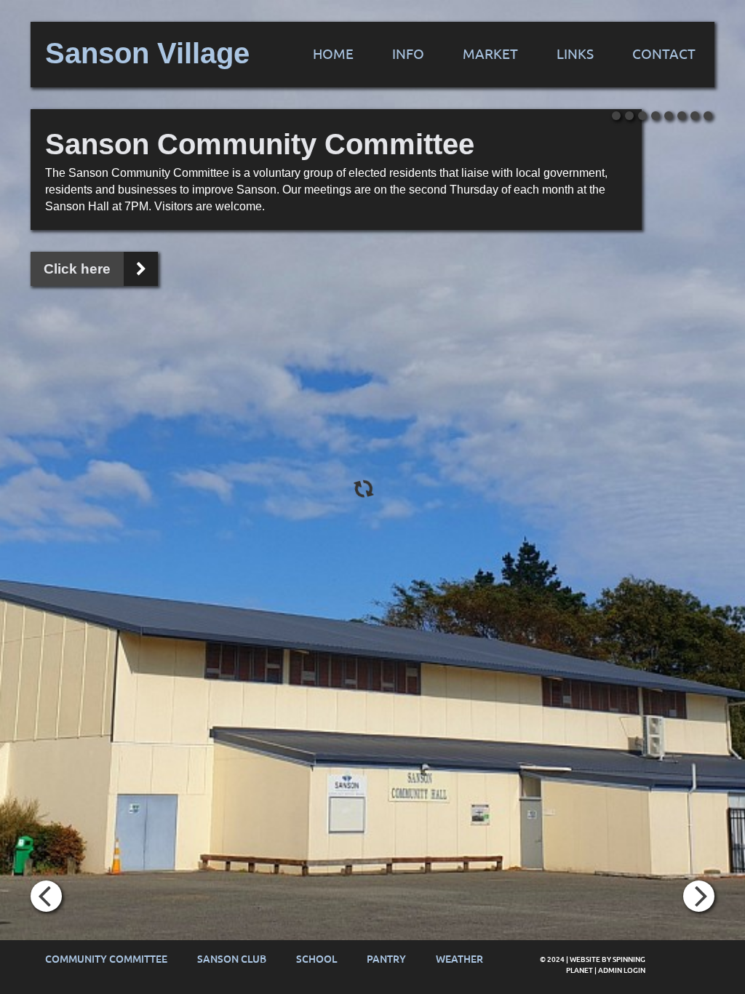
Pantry (386, 959)
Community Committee (106, 959)
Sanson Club (231, 959)
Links (575, 54)
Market (490, 54)
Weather (459, 959)
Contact (664, 54)
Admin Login (621, 970)
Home (333, 54)
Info (408, 54)
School (316, 959)
